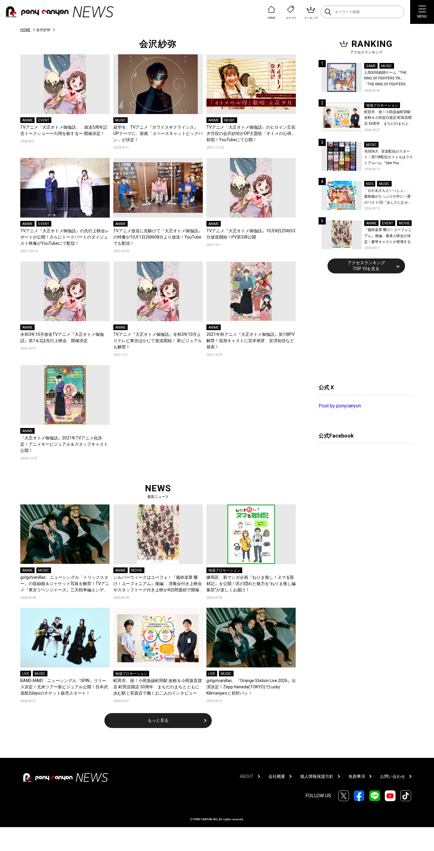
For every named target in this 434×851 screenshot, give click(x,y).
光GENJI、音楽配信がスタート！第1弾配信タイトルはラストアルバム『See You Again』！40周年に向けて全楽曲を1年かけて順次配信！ (389, 157)
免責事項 (356, 776)
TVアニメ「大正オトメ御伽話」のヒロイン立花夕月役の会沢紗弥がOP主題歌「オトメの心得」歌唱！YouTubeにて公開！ (251, 133)
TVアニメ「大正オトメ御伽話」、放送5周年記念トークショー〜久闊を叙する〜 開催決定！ (63, 130)
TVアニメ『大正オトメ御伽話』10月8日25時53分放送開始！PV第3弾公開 (250, 233)
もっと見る (158, 720)
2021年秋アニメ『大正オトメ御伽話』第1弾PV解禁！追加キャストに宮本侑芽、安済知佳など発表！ (250, 340)
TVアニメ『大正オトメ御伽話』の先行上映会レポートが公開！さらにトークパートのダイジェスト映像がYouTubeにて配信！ (64, 237)
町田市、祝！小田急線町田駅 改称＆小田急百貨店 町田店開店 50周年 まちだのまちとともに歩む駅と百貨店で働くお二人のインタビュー (157, 686)
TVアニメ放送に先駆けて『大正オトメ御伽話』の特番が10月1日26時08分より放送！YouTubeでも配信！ (157, 237)
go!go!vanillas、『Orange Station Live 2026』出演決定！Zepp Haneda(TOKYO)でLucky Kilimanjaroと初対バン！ (251, 686)
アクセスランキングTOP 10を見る (366, 265)
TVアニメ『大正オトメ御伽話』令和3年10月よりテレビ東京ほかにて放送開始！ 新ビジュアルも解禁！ (157, 340)
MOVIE (136, 570)
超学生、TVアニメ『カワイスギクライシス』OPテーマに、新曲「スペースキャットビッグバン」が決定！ (158, 133)
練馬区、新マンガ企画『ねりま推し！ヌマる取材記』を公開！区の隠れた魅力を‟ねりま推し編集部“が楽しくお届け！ (251, 583)
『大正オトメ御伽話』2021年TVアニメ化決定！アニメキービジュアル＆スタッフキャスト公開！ (64, 444)
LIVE (25, 674)
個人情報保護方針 (316, 776)
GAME (371, 66)
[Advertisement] (363, 327)
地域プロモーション (224, 570)
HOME (25, 30)
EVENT (43, 120)
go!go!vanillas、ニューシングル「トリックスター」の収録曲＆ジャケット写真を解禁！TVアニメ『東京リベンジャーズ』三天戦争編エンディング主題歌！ (64, 584)
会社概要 (276, 776)
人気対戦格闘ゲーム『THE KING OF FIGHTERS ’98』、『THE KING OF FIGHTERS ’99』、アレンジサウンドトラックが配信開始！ (388, 78)
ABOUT (247, 776)
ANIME (27, 120)
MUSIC (120, 120)
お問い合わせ (392, 776)
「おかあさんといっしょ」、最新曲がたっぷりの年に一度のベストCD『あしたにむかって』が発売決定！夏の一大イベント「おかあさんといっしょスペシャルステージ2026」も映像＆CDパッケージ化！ (388, 196)
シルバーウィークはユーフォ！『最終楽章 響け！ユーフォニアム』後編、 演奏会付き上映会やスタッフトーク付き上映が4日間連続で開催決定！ (157, 584)
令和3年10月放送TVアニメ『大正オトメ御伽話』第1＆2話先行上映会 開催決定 (62, 337)
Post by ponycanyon (340, 406)
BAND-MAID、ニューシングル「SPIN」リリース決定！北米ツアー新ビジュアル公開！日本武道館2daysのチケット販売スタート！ (64, 686)
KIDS (369, 184)
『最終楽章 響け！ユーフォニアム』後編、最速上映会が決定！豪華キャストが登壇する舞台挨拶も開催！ (388, 236)
